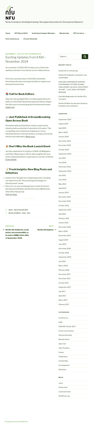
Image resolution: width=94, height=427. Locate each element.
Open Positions (64, 348)
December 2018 (65, 248)
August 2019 (63, 240)
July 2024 (62, 158)
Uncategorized (21, 210)
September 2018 (65, 257)
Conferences (63, 318)
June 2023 (62, 180)
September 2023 (65, 171)
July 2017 (62, 291)
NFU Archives (78, 33)
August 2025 (63, 124)
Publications (63, 357)
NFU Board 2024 (21, 33)
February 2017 (64, 304)
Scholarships (63, 361)
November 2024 (65, 145)
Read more (30, 136)
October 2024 (64, 150)
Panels (61, 352)
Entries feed (63, 387)
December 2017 (64, 274)
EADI (11, 210)
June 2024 (62, 162)
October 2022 (64, 205)
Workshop (62, 369)
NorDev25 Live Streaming (68, 71)
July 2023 (62, 175)
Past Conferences (12, 39)
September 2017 (65, 287)
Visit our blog (11, 194)
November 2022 (65, 201)
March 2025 (63, 132)
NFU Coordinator (33, 54)
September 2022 (65, 210)
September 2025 (65, 119)
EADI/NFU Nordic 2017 (67, 326)
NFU (10, 18)
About (8, 33)
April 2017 (62, 296)
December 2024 (65, 141)
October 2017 (64, 283)
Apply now (10, 107)
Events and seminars (66, 331)
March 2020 (63, 231)
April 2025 (62, 128)
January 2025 (64, 137)
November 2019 (65, 235)
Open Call (62, 344)
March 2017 (63, 300)
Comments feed (64, 392)
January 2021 (63, 223)
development (15, 213)
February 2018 (64, 270)
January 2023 (64, 192)
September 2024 (65, 154)
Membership (64, 33)
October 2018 (64, 253)
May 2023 (62, 184)
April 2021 (62, 214)
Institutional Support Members (43, 33)
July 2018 (62, 261)
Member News (64, 339)
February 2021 (64, 218)
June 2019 (62, 244)
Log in (61, 383)
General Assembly (65, 335)
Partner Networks (30, 39)
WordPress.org (64, 396)
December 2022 (65, 197)
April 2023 (62, 188)
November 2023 (65, 167)
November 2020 (65, 227)
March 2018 (63, 266)
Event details (11, 159)
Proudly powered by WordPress (16, 422)
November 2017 (65, 278)
